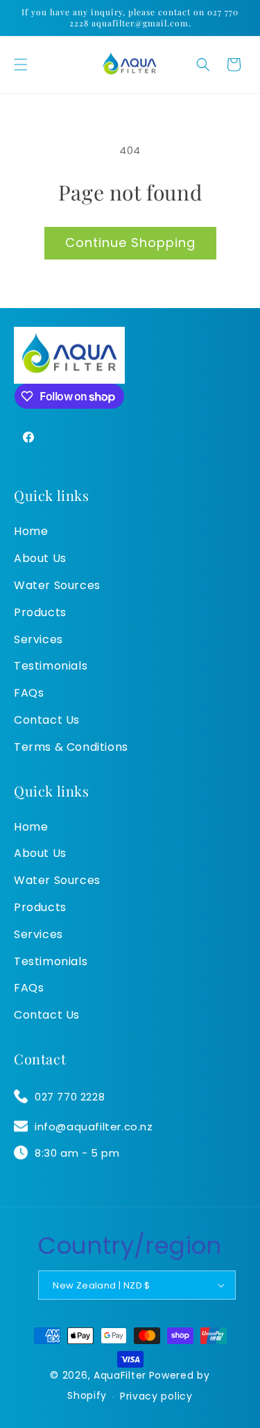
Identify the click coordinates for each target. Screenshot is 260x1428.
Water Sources (57, 585)
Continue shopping (130, 242)
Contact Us (47, 720)
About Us (40, 558)
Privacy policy (156, 1396)
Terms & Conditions (71, 747)
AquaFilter (120, 1375)
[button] (21, 64)
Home (31, 531)
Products (40, 612)
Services (38, 639)
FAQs (29, 693)
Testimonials (50, 666)
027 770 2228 (70, 1096)
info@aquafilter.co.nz (94, 1126)
